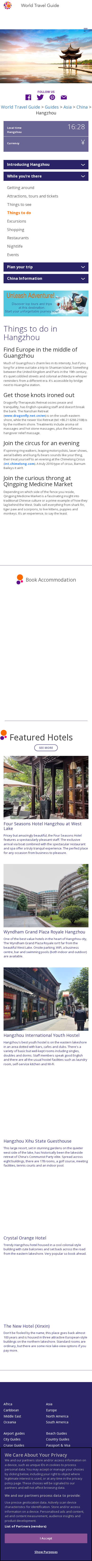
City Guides (12, 1439)
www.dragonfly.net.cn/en (24, 415)
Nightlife (15, 246)
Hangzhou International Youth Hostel (41, 1035)
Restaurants (18, 237)
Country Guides (57, 1439)
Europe (51, 1410)
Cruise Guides (14, 1445)
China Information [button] (24, 279)
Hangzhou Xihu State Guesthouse (37, 1141)
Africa (8, 1404)
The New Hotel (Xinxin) (27, 1326)
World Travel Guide (20, 107)
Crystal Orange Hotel (25, 1238)
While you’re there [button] (24, 176)
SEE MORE (46, 748)
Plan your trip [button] (20, 267)
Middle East (12, 1416)
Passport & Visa (58, 1445)
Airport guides (14, 1433)
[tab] (46, 164)
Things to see (19, 204)
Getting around (20, 187)
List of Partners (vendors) (25, 1526)
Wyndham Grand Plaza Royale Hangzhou (44, 932)
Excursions (16, 221)
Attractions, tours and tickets (32, 196)
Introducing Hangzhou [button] (28, 165)
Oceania (10, 1422)
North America (57, 1416)
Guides (52, 107)
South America (57, 1422)
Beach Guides (56, 1433)
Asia (67, 107)
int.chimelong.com (19, 464)
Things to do (19, 212)
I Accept (46, 1538)
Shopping (15, 229)
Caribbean (11, 1410)
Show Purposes (46, 1552)
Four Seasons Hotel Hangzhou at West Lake (43, 826)
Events (13, 254)
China (82, 107)
